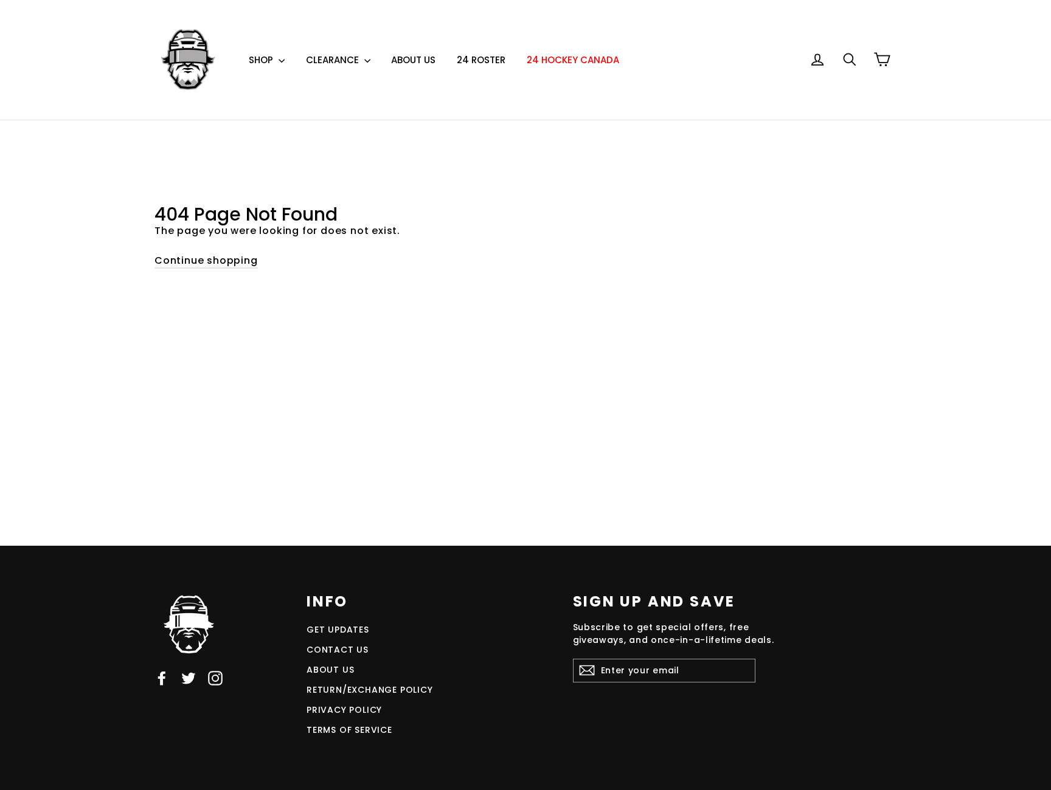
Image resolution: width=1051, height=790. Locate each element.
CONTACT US (338, 650)
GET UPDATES (338, 629)
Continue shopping (206, 260)
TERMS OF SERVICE (349, 730)
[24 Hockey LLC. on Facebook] (161, 677)
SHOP (262, 59)
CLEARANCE (333, 59)
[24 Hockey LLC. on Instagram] (215, 677)
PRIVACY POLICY (344, 710)
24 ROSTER (481, 59)
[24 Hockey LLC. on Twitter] (188, 677)
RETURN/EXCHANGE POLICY (370, 690)
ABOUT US (413, 59)
